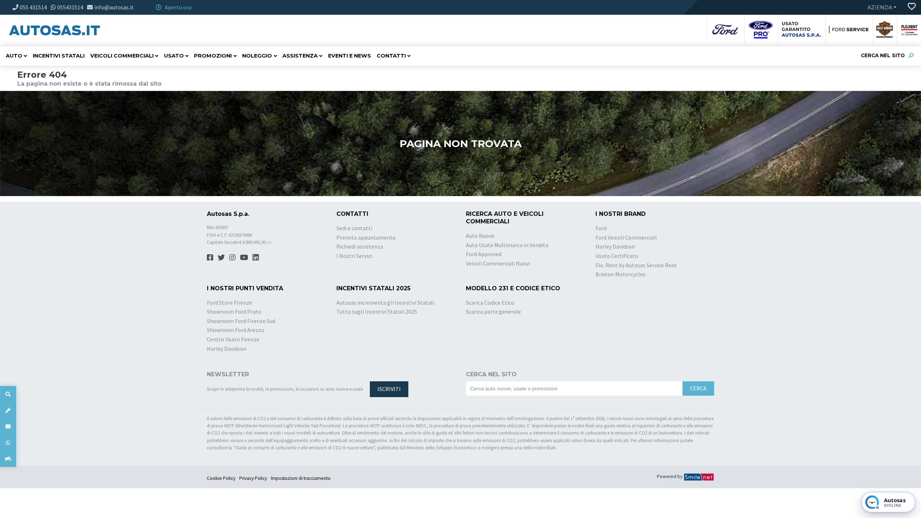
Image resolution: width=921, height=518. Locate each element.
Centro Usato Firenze (233, 339)
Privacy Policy (253, 478)
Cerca (698, 388)
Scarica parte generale (493, 311)
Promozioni (213, 56)
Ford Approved (484, 254)
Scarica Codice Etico (490, 302)
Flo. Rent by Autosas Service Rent (636, 265)
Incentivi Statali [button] (59, 56)
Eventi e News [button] (349, 56)
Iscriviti (389, 388)
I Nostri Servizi (354, 255)
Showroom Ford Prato (234, 311)
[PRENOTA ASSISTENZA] (8, 410)
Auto (14, 56)
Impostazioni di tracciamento (301, 478)
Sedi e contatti (354, 228)
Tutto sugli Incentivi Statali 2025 (376, 311)
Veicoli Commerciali (122, 56)
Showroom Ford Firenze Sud (241, 320)
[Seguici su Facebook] (210, 257)
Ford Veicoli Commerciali (626, 237)
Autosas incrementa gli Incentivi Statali (385, 302)
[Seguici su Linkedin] (256, 257)
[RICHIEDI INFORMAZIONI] (8, 426)
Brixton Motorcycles (620, 274)
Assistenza (300, 56)
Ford (601, 228)
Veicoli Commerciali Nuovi (498, 263)
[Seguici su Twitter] (221, 257)
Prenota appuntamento (366, 237)
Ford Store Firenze (229, 302)
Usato (174, 56)
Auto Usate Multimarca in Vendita (507, 245)
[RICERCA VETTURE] (8, 394)
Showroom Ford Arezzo (235, 329)
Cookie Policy (221, 478)
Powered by (670, 476)
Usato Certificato (616, 255)
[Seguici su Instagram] (232, 257)
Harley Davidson (615, 246)
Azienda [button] (879, 7)
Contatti (391, 56)
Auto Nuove (480, 235)
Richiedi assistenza (359, 246)
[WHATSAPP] (8, 443)
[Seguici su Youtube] (244, 257)
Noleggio (257, 56)
